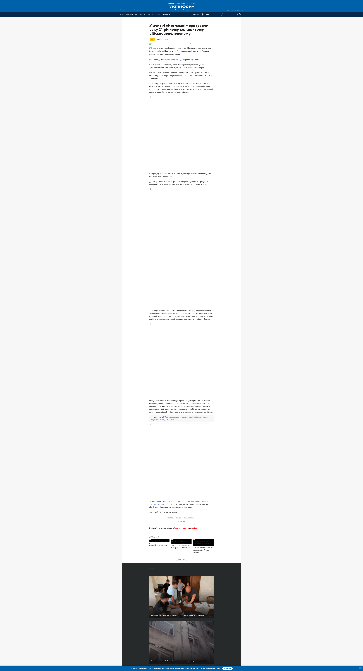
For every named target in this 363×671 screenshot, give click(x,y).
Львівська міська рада (173, 60)
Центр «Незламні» (189, 517)
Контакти (196, 14)
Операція (170, 517)
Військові (178, 517)
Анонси (144, 10)
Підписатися (168, 548)
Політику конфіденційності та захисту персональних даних (202, 668)
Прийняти (227, 668)
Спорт (158, 14)
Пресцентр (137, 10)
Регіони (142, 14)
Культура (151, 14)
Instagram (185, 555)
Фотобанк (129, 10)
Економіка (129, 14)
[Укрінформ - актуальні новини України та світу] (181, 7)
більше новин (181, 586)
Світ (136, 14)
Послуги (122, 10)
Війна (122, 14)
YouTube (194, 555)
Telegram (177, 555)
